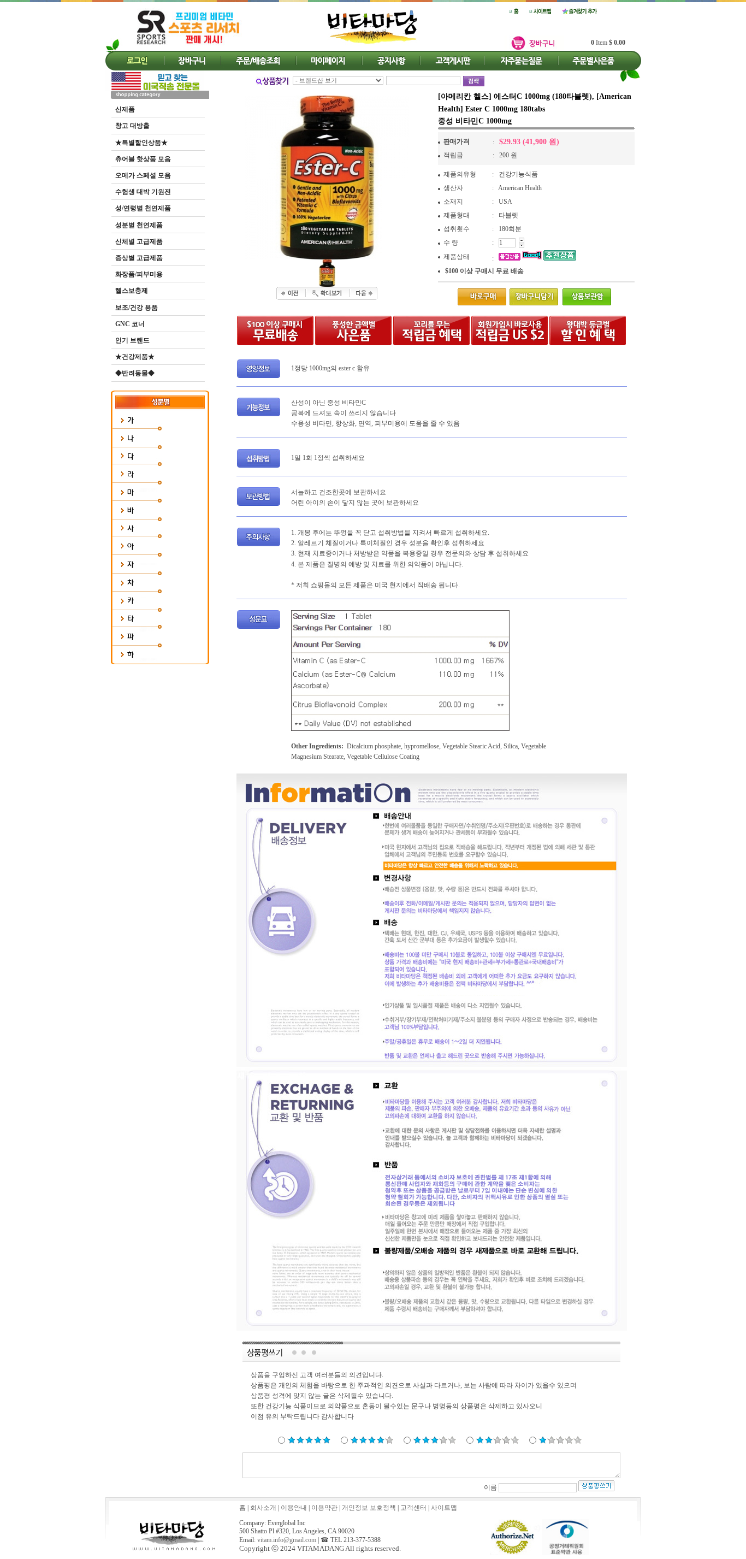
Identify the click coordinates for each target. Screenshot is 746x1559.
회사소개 (263, 1507)
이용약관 (324, 1507)
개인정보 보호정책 (369, 1507)
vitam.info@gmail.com (286, 1540)
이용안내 (294, 1507)
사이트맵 (444, 1507)
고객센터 (413, 1507)
